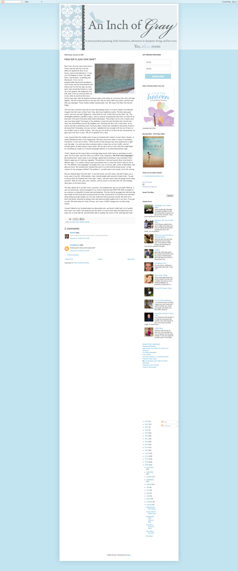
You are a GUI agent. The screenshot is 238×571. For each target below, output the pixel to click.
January (149, 505)
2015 (147, 444)
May (148, 493)
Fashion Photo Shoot (150, 359)
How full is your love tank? (150, 526)
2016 (147, 442)
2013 (147, 450)
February (150, 502)
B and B (72, 222)
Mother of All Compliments (151, 344)
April (148, 496)
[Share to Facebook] (81, 219)
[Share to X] (78, 219)
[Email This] (74, 219)
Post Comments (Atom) (81, 263)
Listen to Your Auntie (149, 367)
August (149, 484)
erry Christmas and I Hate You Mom (156, 361)
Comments (167, 426)
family (81, 222)
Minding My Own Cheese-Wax (150, 519)
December (150, 467)
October (149, 477)
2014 (147, 447)
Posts (165, 422)
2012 (147, 453)
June (148, 490)
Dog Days (149, 536)
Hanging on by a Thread (151, 365)
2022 (147, 424)
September (150, 480)
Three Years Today (161, 275)
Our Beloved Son (160, 263)
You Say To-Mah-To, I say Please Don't (155, 357)
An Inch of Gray (147, 182)
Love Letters (147, 354)
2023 (147, 421)
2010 (147, 459)
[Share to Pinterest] (83, 219)
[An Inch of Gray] (144, 185)
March (149, 499)
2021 (147, 427)
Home (100, 259)
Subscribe (158, 76)
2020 (147, 430)
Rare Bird (146, 363)
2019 (147, 433)
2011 (147, 456)
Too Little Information (150, 352)
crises (77, 222)
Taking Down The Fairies (151, 508)
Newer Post (69, 259)
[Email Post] (69, 219)
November (150, 472)
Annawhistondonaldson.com (154, 176)
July (148, 487)
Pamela (72, 233)
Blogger (128, 555)
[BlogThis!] (76, 219)
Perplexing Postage (149, 346)
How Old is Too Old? (150, 532)
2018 (147, 436)
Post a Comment (73, 255)
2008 (147, 465)
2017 (147, 439)
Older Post (130, 259)
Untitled (157, 250)
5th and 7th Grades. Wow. (163, 288)
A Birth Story (159, 328)
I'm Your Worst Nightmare (163, 300)
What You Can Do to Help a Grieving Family (164, 236)
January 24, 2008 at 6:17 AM (79, 238)
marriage (86, 222)
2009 (147, 462)
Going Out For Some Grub (151, 512)
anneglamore (74, 245)
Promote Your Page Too (150, 186)
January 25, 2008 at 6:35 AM (79, 251)
